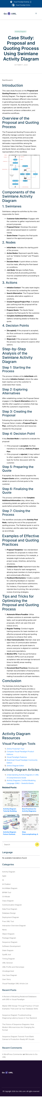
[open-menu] (36, 13)
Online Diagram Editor (15, 766)
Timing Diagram (8, 959)
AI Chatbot (6, 884)
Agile (4, 876)
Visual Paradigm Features (17, 757)
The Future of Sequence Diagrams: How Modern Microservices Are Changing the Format (18, 1027)
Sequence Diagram (9, 942)
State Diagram (7, 950)
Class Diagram (8, 901)
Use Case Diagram (9, 975)
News (4, 930)
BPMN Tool (6, 892)
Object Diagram (8, 934)
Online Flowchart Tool (15, 749)
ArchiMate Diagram (9, 888)
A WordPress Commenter (12, 1054)
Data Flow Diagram (9, 909)
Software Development (11, 946)
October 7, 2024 (21, 65)
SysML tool (6, 954)
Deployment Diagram (10, 917)
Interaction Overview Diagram (14, 926)
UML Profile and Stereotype (13, 967)
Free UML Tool (8, 921)
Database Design (9, 913)
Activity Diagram (20, 31)
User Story (6, 979)
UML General (7, 963)
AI (3, 880)
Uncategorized (8, 971)
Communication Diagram (12, 905)
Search (37, 844)
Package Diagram (9, 938)
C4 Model (6, 896)
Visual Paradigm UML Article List (15, 983)
